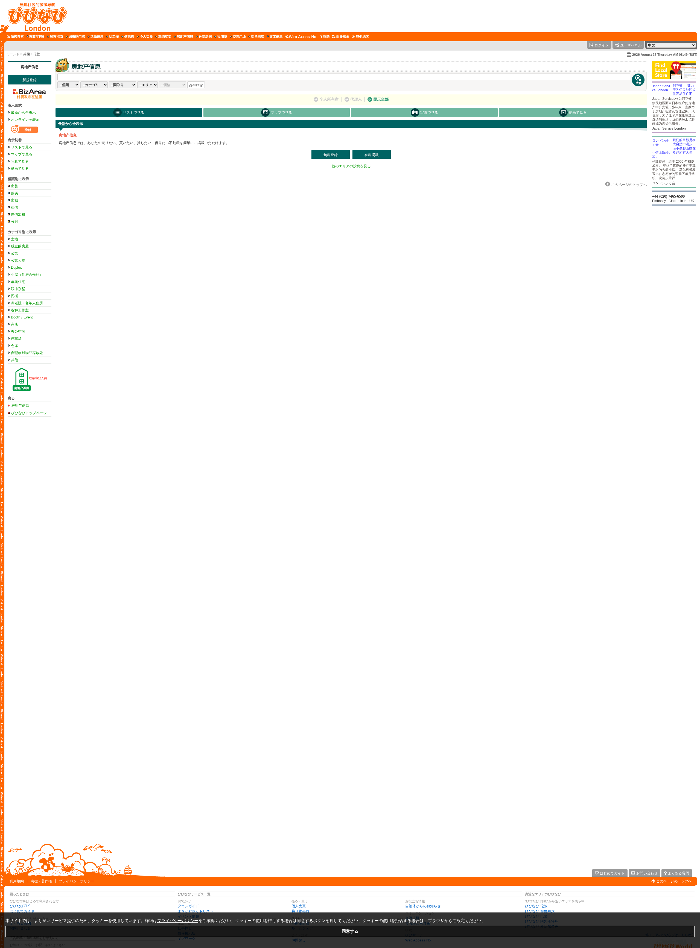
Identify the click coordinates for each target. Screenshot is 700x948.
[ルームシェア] (204, 36)
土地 (14, 239)
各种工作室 (20, 310)
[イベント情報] (95, 36)
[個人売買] (145, 36)
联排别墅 (18, 289)
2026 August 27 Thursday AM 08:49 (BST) (664, 55)
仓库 (14, 345)
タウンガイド (188, 906)
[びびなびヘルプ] (324, 36)
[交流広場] (238, 36)
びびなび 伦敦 (536, 906)
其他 (14, 360)
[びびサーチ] (15, 36)
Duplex (16, 267)
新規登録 (29, 80)
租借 (14, 207)
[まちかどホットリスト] (75, 36)
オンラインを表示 (25, 119)
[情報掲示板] (127, 36)
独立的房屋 (20, 246)
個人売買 (298, 906)
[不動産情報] (183, 36)
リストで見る (21, 147)
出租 (14, 200)
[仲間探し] (220, 36)
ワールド (13, 54)
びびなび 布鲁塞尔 (540, 911)
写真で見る (20, 161)
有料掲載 (371, 155)
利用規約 (17, 881)
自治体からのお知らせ (423, 906)
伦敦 (36, 54)
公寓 (14, 253)
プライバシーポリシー (76, 881)
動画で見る (20, 168)
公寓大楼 (18, 260)
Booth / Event (22, 317)
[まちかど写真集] (256, 36)
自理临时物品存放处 (27, 353)
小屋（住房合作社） (27, 274)
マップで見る (21, 154)
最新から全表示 (23, 112)
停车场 (16, 338)
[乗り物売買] (163, 36)
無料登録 (330, 155)
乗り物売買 (300, 911)
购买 (14, 193)
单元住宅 (18, 281)
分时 (14, 221)
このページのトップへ (674, 881)
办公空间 (18, 331)
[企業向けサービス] (340, 36)
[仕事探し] (112, 36)
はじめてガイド (22, 911)
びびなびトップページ (29, 413)
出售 (14, 186)
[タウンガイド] (55, 36)
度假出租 (18, 214)
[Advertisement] (382, 16)
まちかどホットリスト (195, 911)
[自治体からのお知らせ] (35, 36)
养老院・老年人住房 (27, 303)
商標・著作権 (41, 881)
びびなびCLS (20, 906)
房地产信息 (30, 67)
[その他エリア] (360, 36)
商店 (14, 324)
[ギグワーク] (275, 36)
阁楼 (14, 296)
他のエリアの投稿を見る (351, 166)
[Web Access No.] (301, 36)
